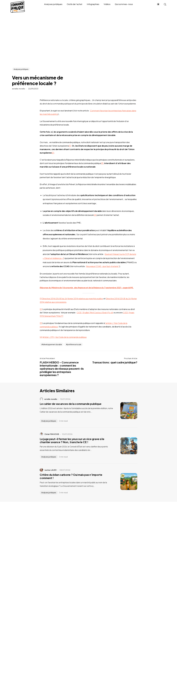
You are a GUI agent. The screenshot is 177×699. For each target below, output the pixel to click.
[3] (102, 163)
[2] (53, 152)
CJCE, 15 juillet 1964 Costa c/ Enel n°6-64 (95, 312)
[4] (95, 215)
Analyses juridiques (21, 69)
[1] (70, 145)
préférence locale (74, 344)
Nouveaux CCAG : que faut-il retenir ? (102, 266)
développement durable (52, 344)
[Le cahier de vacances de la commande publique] (125, 410)
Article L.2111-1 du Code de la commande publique (65, 337)
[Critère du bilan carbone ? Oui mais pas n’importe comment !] (125, 481)
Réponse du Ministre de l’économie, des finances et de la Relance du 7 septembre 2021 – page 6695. (87, 287)
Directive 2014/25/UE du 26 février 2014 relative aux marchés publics (72, 298)
